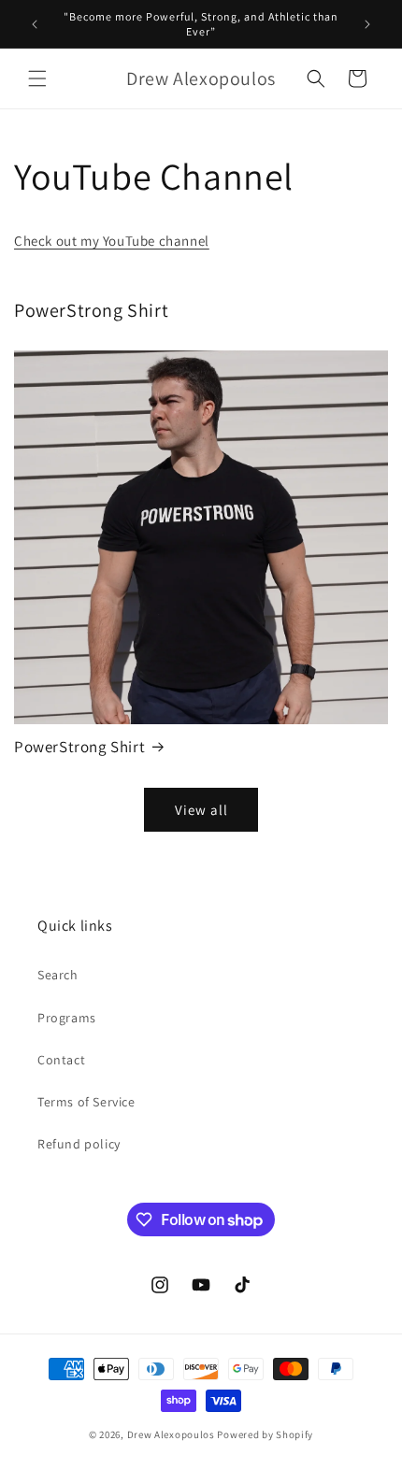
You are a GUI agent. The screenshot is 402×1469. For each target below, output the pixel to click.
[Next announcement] (367, 24)
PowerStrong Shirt (79, 746)
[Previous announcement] (34, 24)
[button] (37, 78)
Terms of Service (86, 1101)
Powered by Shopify (265, 1434)
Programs (66, 1017)
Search (58, 974)
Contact (61, 1059)
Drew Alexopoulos (171, 1434)
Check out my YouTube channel (111, 241)
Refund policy (79, 1143)
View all (201, 810)
